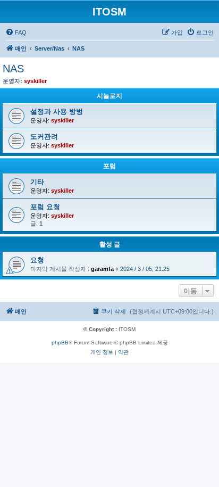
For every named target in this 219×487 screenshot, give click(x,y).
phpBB (60, 342)
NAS (13, 69)
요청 (37, 260)
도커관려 (44, 137)
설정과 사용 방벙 (56, 111)
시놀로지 (109, 96)
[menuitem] (16, 32)
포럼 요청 (45, 207)
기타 (37, 182)
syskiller (35, 81)
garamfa (102, 269)
